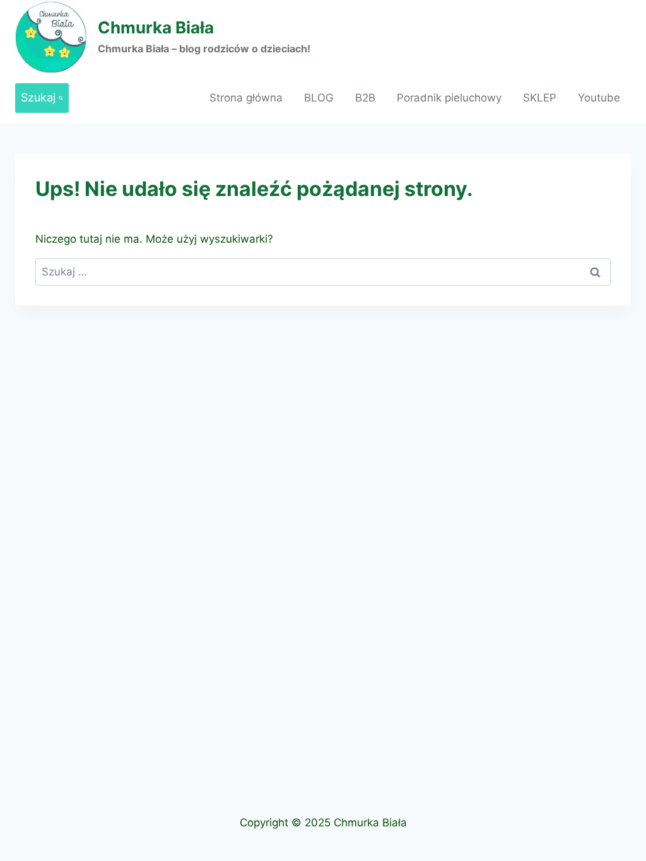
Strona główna (246, 97)
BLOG (319, 97)
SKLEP (539, 97)
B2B (365, 97)
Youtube (599, 97)
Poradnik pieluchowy (449, 97)
